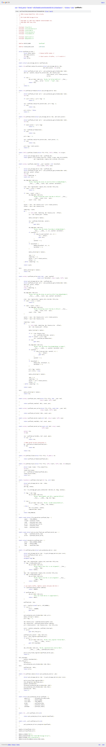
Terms (18, 744)
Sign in (102, 2)
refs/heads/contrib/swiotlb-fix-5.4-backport (47, 7)
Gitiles (9, 744)
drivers (67, 7)
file (47, 11)
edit (51, 11)
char (72, 7)
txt (99, 744)
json (103, 744)
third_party (22, 7)
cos (16, 7)
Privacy (13, 744)
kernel (29, 7)
